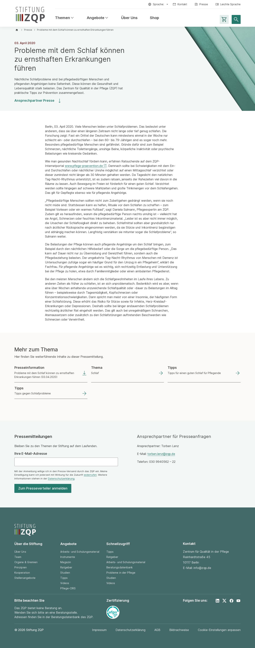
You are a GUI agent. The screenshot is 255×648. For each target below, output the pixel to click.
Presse (203, 4)
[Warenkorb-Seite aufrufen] (224, 19)
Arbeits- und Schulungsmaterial (79, 551)
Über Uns (129, 18)
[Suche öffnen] (236, 19)
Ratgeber (66, 567)
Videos (64, 583)
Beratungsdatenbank (119, 567)
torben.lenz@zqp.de (161, 454)
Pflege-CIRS (68, 588)
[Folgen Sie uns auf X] (224, 600)
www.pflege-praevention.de (84, 166)
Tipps (63, 577)
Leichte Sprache (230, 4)
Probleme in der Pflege (121, 572)
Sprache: (158, 4)
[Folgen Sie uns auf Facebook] (231, 600)
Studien (65, 572)
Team (17, 556)
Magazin (65, 562)
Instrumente (67, 556)
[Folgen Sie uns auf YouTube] (238, 600)
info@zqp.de (202, 568)
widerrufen (90, 474)
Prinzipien (20, 567)
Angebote (98, 18)
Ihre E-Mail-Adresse (30, 453)
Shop (154, 18)
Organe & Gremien (26, 562)
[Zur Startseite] (30, 14)
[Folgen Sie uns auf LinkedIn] (217, 600)
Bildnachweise (179, 630)
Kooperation (22, 572)
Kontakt (182, 4)
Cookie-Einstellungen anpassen (219, 630)
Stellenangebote (24, 577)
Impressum (99, 630)
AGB (157, 630)
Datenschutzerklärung (61, 478)
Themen (64, 18)
